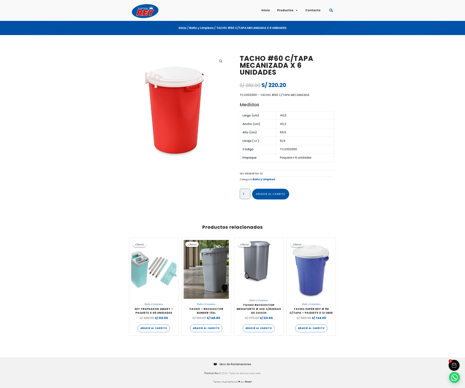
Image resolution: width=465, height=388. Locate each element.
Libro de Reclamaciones (235, 364)
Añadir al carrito (270, 193)
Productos (285, 10)
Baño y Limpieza (201, 28)
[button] (331, 10)
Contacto (313, 10)
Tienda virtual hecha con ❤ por (232, 381)
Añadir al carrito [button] (153, 328)
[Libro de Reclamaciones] (215, 364)
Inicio (265, 10)
